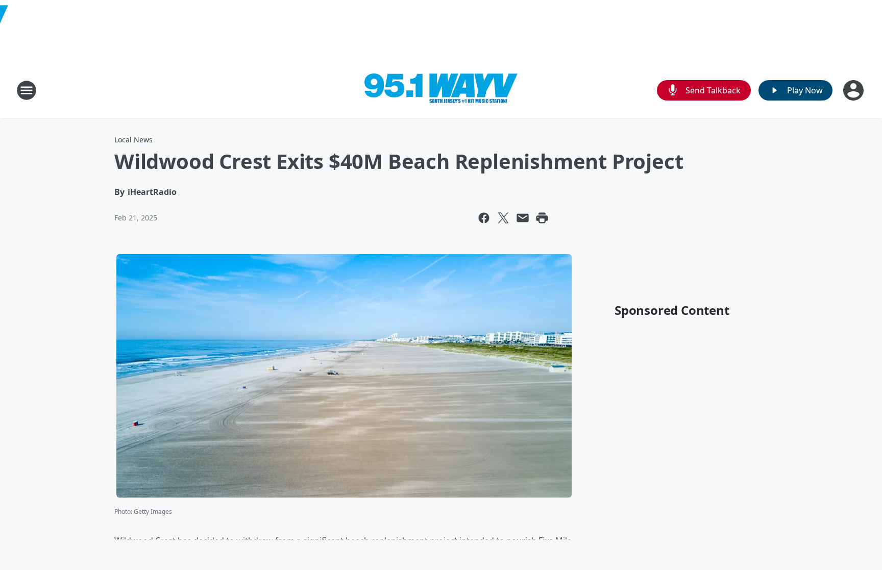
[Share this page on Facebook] (484, 218)
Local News (133, 139)
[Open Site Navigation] (26, 90)
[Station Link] (441, 90)
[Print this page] (542, 218)
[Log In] (854, 90)
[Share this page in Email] (523, 218)
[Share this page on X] (503, 218)
